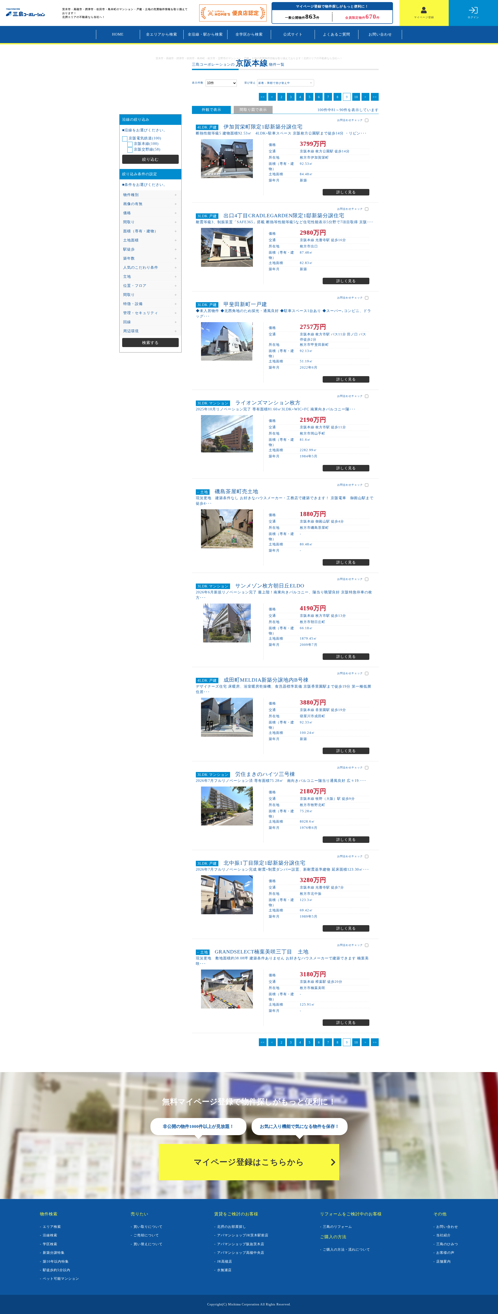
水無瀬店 (224, 1270)
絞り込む (150, 159)
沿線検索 (50, 1235)
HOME (118, 34)
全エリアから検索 (161, 34)
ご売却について (146, 1235)
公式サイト (293, 34)
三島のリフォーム (337, 1227)
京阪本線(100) (146, 144)
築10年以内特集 (56, 1261)
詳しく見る (346, 192)
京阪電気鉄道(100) (144, 138)
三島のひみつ (447, 1244)
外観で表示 (211, 110)
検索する (150, 342)
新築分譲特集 (54, 1253)
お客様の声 (445, 1253)
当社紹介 (443, 1235)
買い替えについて (148, 1244)
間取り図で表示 (253, 110)
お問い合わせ (380, 34)
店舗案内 (443, 1261)
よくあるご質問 (336, 34)
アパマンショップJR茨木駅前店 (242, 1235)
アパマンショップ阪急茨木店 (240, 1244)
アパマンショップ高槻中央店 (240, 1253)
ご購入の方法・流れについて (346, 1249)
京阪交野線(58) (147, 149)
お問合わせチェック (350, 120)
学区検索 (50, 1244)
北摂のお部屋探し (231, 1227)
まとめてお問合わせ (352, 82)
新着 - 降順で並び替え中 (273, 83)
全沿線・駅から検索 (205, 34)
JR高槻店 (224, 1261)
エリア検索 (52, 1227)
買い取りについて (148, 1227)
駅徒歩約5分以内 (56, 1270)
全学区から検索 (249, 34)
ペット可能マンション (61, 1279)
